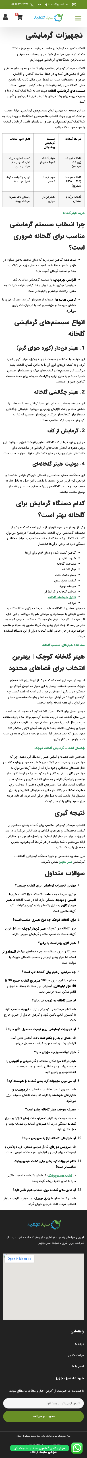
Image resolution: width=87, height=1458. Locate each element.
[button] (78, 18)
